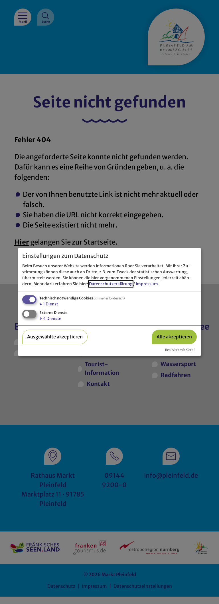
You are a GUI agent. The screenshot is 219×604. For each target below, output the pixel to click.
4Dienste (50, 318)
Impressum (147, 283)
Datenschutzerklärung (110, 283)
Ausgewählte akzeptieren (55, 337)
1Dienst (48, 304)
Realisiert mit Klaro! (179, 350)
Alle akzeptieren (174, 337)
